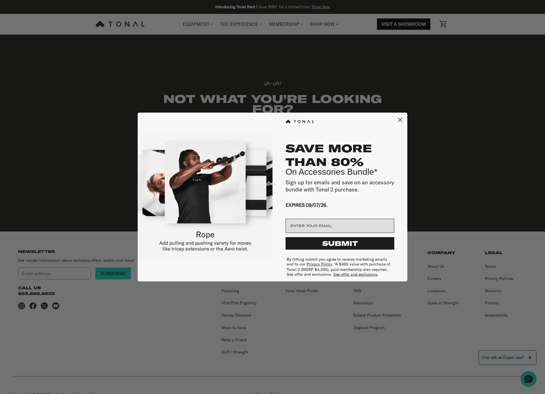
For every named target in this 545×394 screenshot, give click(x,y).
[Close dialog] (400, 120)
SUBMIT (340, 243)
